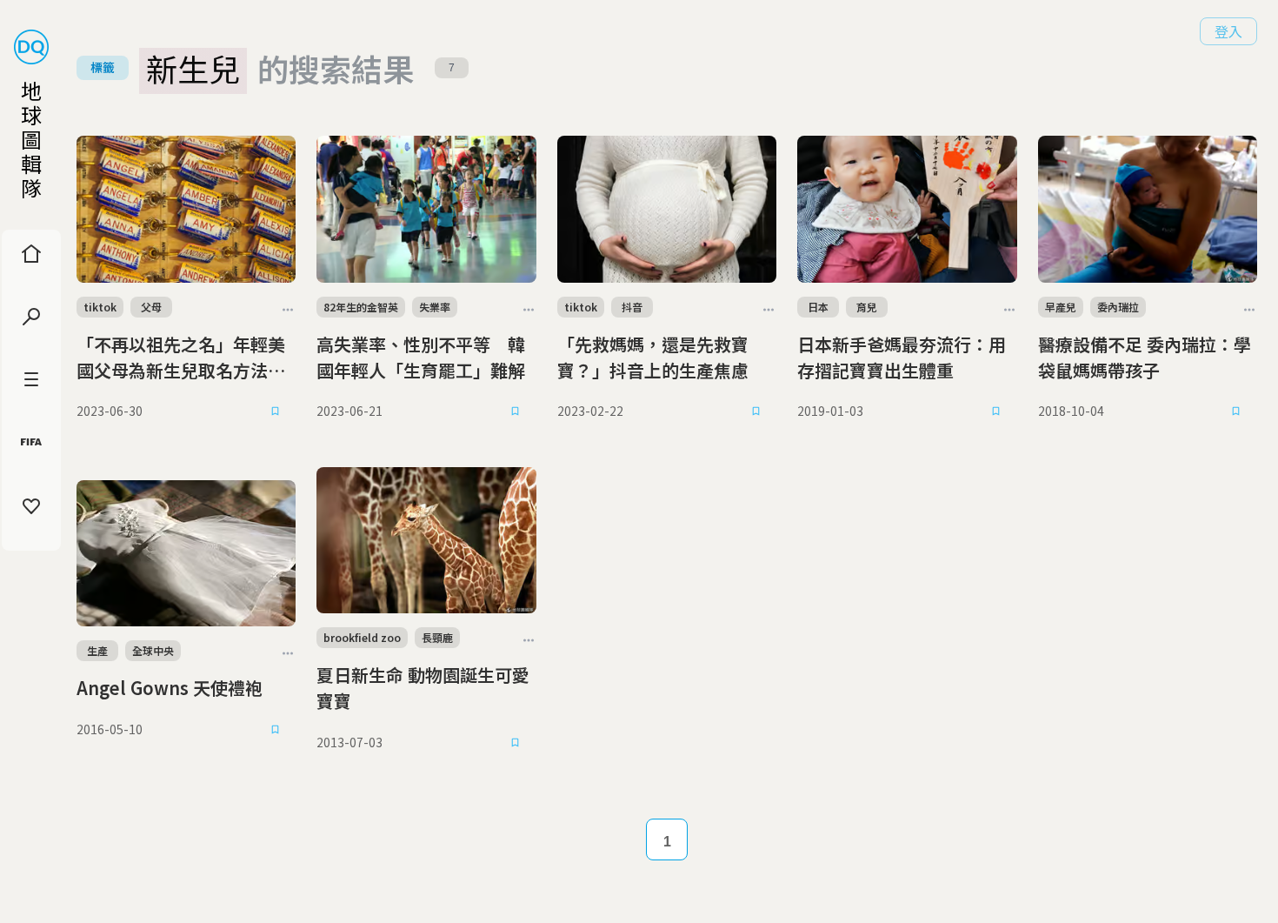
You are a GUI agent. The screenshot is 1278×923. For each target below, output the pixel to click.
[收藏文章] (275, 411)
